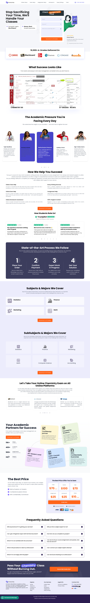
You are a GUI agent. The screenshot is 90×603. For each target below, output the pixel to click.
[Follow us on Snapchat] (78, 586)
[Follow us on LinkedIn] (75, 586)
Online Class (24, 2)
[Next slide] (48, 167)
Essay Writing (60, 2)
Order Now (64, 502)
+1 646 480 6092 (77, 584)
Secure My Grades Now (64, 569)
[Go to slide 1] (41, 239)
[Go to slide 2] (44, 239)
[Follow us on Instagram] (73, 586)
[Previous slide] (41, 167)
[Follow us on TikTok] (76, 586)
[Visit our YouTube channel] (79, 586)
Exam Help (32, 2)
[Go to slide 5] (53, 239)
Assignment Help (42, 2)
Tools (67, 2)
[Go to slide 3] (47, 239)
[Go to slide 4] (50, 239)
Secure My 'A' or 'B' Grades (52, 39)
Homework (51, 2)
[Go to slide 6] (56, 239)
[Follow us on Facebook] (72, 586)
